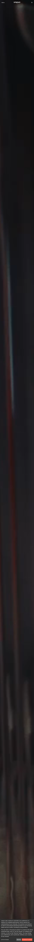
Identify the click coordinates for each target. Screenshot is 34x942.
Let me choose (5, 939)
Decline (19, 939)
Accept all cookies (27, 939)
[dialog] (17, 930)
